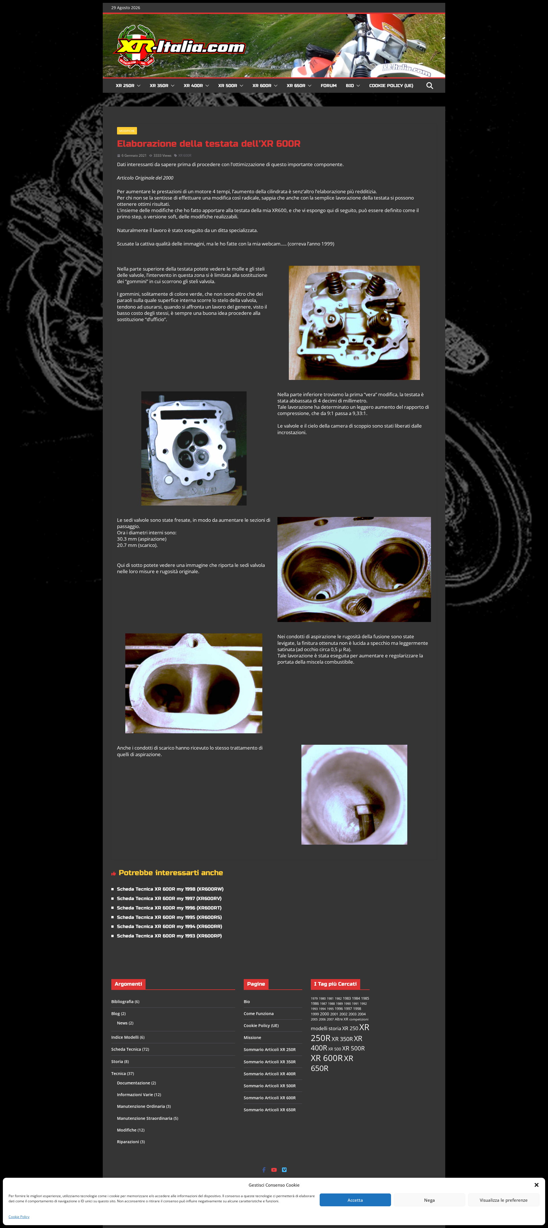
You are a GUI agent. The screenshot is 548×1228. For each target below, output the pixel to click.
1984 (356, 998)
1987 (323, 1004)
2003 (352, 1014)
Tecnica (118, 1073)
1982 (338, 998)
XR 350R (159, 85)
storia (335, 1028)
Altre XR (341, 1019)
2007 (330, 1019)
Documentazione (133, 1083)
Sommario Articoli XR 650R (270, 1109)
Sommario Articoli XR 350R (270, 1061)
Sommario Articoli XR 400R (270, 1073)
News (122, 1023)
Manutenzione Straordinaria (144, 1118)
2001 (334, 1014)
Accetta (355, 1200)
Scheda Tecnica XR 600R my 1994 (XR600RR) (169, 926)
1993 (314, 1009)
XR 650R (296, 85)
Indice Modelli (125, 1037)
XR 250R (125, 85)
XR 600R (262, 85)
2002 (343, 1014)
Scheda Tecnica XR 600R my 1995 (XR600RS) (169, 917)
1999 (315, 1014)
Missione (252, 1037)
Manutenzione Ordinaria (141, 1106)
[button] (536, 1185)
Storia (117, 1061)
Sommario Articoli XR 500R (270, 1085)
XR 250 (350, 1028)
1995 (330, 1009)
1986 (315, 1003)
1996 (339, 1008)
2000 (324, 1013)
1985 (365, 998)
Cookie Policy (19, 1216)
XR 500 (334, 1049)
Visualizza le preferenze (504, 1200)
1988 (331, 1004)
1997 (348, 1008)
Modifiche (127, 131)
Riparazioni (128, 1141)
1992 (363, 1004)
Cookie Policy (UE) (391, 85)
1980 (322, 998)
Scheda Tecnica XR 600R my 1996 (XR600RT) (169, 908)
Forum (329, 85)
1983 (347, 998)
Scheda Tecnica (126, 1049)
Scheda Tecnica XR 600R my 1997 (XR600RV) (169, 898)
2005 (314, 1019)
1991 (355, 1004)
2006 (322, 1019)
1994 (322, 1009)
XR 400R (193, 85)
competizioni (358, 1019)
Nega (429, 1200)
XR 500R (227, 85)
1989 (339, 1004)
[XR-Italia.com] (274, 17)
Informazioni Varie (135, 1094)
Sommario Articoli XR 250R (270, 1049)
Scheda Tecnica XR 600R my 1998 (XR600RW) (170, 889)
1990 (347, 1004)
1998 (357, 1008)
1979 (314, 998)
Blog (115, 1013)
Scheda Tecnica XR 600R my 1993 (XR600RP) (169, 936)
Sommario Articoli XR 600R (270, 1097)
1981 (330, 998)
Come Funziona (259, 1013)
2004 (362, 1014)
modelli (319, 1028)
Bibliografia (122, 1001)
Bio (350, 85)
